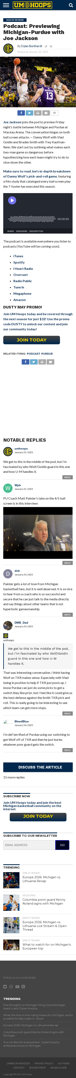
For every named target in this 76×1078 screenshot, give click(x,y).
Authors (64, 1063)
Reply (67, 477)
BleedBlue (22, 721)
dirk (17, 570)
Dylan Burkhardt (31, 46)
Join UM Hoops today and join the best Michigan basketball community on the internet (32, 806)
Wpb (18, 485)
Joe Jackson (12, 122)
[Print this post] (38, 112)
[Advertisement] (38, 397)
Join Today (31, 340)
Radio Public (22, 281)
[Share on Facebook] (21, 112)
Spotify (19, 262)
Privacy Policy (44, 1063)
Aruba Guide (58, 1067)
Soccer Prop (37, 1067)
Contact (19, 1067)
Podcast (33, 353)
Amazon (19, 300)
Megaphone (22, 293)
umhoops (21, 448)
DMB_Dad (21, 622)
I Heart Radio (23, 268)
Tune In (18, 287)
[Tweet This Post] (29, 112)
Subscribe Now (16, 796)
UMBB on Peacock (18, 1063)
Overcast (20, 274)
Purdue (47, 353)
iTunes (18, 256)
